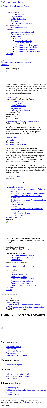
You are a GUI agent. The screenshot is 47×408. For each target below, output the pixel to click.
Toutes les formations (23, 41)
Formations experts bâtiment (26, 49)
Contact (9, 56)
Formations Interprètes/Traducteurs (28, 51)
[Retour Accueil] (16, 6)
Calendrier (19, 38)
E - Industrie (15, 202)
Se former (9, 30)
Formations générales (23, 43)
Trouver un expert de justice (16, 144)
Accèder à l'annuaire (13, 217)
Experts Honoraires (18, 204)
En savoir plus (11, 97)
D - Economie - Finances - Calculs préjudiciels (28, 200)
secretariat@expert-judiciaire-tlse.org (20, 266)
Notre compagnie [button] (12, 69)
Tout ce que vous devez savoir (22, 34)
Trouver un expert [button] (12, 142)
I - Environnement (17, 215)
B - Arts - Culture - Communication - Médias (28, 193)
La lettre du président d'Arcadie (22, 32)
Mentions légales (12, 388)
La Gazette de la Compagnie (21, 23)
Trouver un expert (12, 25)
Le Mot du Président (18, 19)
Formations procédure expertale (27, 45)
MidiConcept (24, 403)
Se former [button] (9, 219)
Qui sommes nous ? (18, 15)
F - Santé (14, 206)
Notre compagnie (12, 12)
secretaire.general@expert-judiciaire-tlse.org (22, 121)
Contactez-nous (12, 138)
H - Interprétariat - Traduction (22, 213)
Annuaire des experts (19, 28)
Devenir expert (16, 21)
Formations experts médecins (26, 47)
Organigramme (16, 17)
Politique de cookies (13, 394)
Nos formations (16, 36)
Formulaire (10, 140)
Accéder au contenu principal (12, 2)
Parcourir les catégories (14, 187)
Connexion (5, 65)
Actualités (9, 54)
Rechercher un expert (14, 176)
